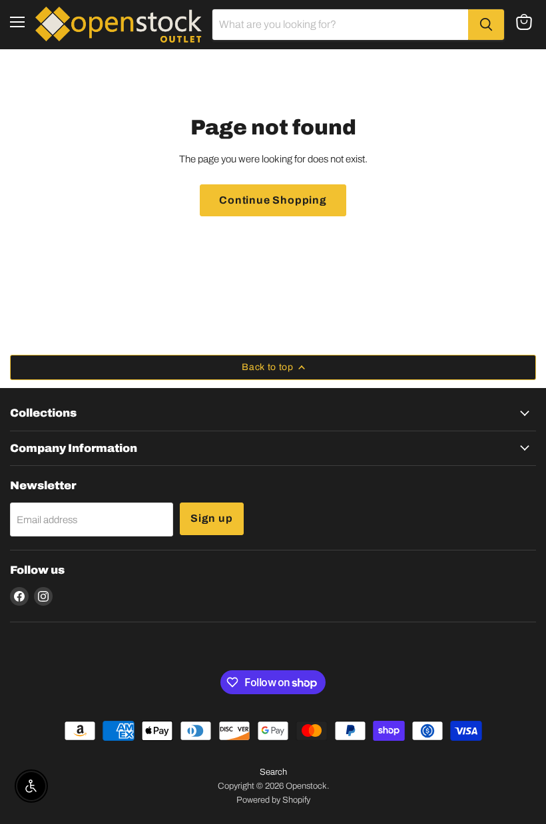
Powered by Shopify (273, 800)
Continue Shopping (273, 200)
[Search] (486, 24)
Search (273, 772)
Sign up (211, 518)
